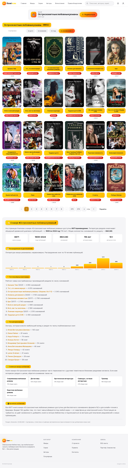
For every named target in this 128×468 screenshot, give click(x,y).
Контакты (75, 452)
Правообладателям (75, 3)
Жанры (32, 3)
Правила (75, 448)
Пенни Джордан (14, 356)
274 (78, 209)
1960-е (51, 269)
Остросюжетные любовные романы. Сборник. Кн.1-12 (30, 292)
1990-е (77, 269)
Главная (23, 3)
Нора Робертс (13, 336)
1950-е (38, 269)
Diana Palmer (13, 333)
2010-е (103, 269)
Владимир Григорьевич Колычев (21, 343)
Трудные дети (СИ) (16, 315)
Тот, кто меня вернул (16, 288)
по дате (30, 31)
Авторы (49, 3)
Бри (9, 302)
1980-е (64, 269)
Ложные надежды (15, 311)
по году (53, 31)
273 (72, 209)
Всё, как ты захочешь (17, 308)
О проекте (75, 443)
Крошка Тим (13, 285)
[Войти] (123, 3)
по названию (42, 31)
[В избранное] (18, 61)
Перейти (103, 209)
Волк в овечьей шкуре (17, 305)
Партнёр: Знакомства (107, 448)
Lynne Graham (13, 353)
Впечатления (59, 3)
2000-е (90, 269)
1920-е (25, 269)
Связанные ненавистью (18, 298)
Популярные (48, 456)
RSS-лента (104, 443)
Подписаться (89, 14)
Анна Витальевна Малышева (20, 346)
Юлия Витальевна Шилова (19, 330)
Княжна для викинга (16, 295)
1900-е (12, 269)
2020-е (116, 269)
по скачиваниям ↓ (67, 31)
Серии (40, 3)
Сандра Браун (13, 360)
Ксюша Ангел (13, 340)
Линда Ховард (14, 350)
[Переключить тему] (118, 3)
